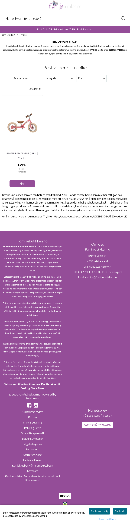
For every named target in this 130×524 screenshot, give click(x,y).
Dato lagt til (35, 89)
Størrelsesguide (32, 455)
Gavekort (32, 471)
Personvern (32, 449)
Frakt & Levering (32, 422)
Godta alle (120, 511)
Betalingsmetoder (32, 438)
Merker (10, 35)
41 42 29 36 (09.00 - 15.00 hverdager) (100, 272)
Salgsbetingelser (32, 444)
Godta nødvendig (99, 511)
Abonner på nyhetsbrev (97, 424)
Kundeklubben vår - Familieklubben (32, 465)
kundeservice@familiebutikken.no (97, 277)
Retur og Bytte (32, 428)
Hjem (3, 35)
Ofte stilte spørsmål (32, 433)
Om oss (32, 417)
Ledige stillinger (32, 460)
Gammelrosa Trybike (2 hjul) (22, 153)
